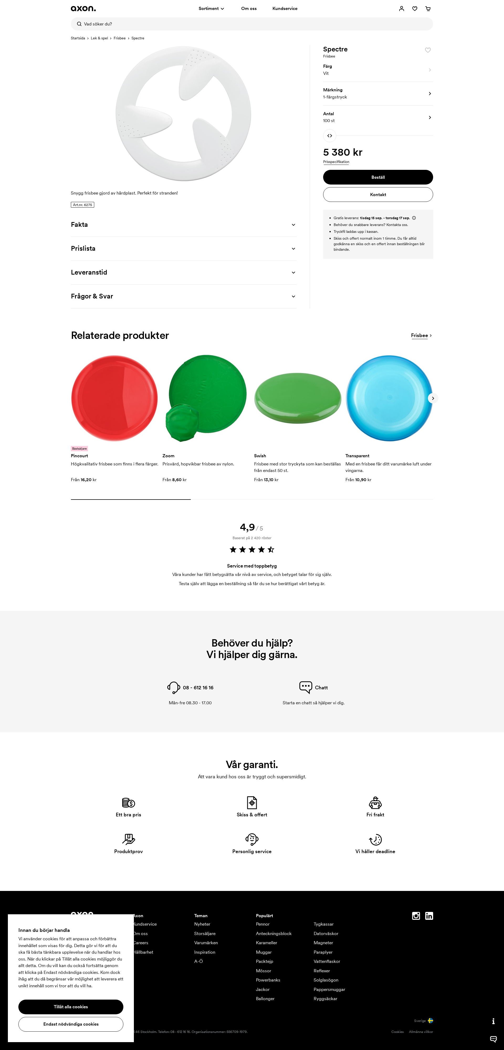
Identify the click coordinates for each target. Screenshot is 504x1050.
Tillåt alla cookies (71, 1007)
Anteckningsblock (274, 933)
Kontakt (378, 194)
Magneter (323, 943)
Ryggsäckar (325, 998)
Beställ (378, 177)
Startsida (78, 38)
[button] (378, 70)
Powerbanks (268, 980)
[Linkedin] (429, 917)
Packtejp (264, 961)
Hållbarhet (143, 952)
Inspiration (204, 952)
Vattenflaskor (327, 961)
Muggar (264, 952)
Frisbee (120, 38)
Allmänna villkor (421, 1032)
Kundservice (284, 8)
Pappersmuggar (329, 989)
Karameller (266, 943)
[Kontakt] (493, 1021)
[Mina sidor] (401, 8)
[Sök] (77, 23)
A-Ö (198, 961)
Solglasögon (326, 980)
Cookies (397, 1032)
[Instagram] (416, 917)
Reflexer (322, 971)
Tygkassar (324, 924)
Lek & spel (99, 38)
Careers (140, 943)
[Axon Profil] (83, 8)
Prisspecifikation (336, 161)
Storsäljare (205, 933)
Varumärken (206, 943)
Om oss (249, 8)
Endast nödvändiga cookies (71, 1024)
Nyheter (202, 924)
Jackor (263, 989)
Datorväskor (326, 933)
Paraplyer (323, 952)
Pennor (263, 924)
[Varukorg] (428, 8)
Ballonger (265, 998)
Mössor (263, 971)
